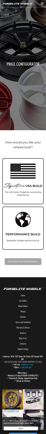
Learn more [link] (29, 423)
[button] (42, 3)
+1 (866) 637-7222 (27, 364)
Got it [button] (21, 428)
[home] (17, 4)
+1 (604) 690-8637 (26, 367)
